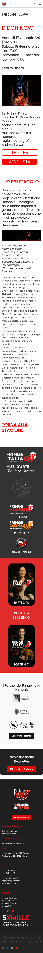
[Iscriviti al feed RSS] (3, 948)
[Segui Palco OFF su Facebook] (3, 911)
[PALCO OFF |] (4, 3)
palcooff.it (6, 906)
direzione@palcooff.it (11, 878)
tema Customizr (34, 941)
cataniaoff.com (9, 903)
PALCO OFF (15, 938)
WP (12, 941)
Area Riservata (23, 817)
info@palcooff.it (9, 883)
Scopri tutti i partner (21, 735)
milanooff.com (8, 900)
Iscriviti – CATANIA (23, 769)
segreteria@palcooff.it (11, 880)
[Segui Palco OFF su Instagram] (8, 911)
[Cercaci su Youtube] (13, 911)
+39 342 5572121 (8, 873)
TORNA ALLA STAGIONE (15, 427)
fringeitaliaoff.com (10, 898)
